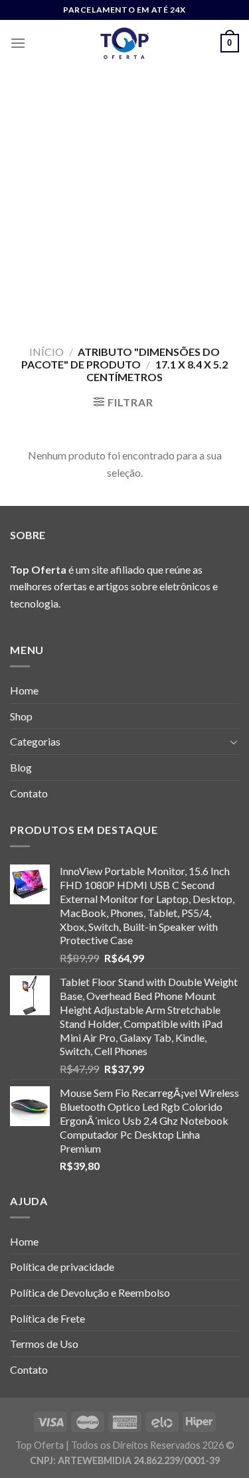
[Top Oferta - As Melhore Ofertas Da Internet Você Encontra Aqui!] (124, 43)
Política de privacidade (62, 1266)
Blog (21, 767)
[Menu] (18, 43)
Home (24, 690)
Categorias (35, 741)
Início (46, 351)
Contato (29, 793)
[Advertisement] (124, 197)
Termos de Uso (44, 1343)
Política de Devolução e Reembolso (90, 1292)
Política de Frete (47, 1318)
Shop (21, 716)
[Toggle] (233, 742)
